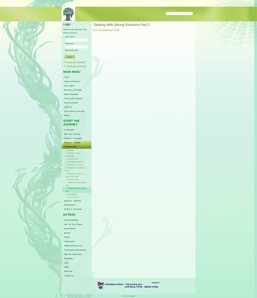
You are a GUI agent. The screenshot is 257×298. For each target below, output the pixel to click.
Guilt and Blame (72, 159)
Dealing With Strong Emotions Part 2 (76, 190)
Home (66, 77)
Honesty (70, 150)
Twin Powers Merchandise (75, 250)
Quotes (67, 233)
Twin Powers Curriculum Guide (74, 113)
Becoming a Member (73, 90)
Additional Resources (73, 246)
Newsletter (68, 258)
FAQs (66, 267)
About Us (68, 107)
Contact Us (68, 275)
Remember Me (71, 50)
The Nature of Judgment (75, 162)
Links (66, 263)
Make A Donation (71, 94)
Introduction (69, 130)
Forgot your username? (76, 66)
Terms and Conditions (73, 98)
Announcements (71, 103)
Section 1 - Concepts (73, 138)
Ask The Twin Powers (73, 224)
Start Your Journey (72, 134)
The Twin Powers (73, 197)
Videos (67, 237)
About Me (68, 271)
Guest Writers (70, 228)
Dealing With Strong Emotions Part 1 (76, 184)
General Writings (71, 220)
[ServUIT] (128, 289)
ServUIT (132, 296)
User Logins (69, 86)
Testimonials (69, 241)
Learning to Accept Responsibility (73, 154)
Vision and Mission (72, 81)
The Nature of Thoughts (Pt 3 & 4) (76, 169)
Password (69, 43)
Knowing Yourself (73, 179)
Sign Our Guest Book (73, 254)
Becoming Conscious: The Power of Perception (75, 175)
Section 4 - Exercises (73, 209)
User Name (70, 37)
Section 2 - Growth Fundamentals (72, 144)
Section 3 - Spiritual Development (72, 203)
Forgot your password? (76, 62)
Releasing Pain (72, 194)
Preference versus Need (75, 165)
